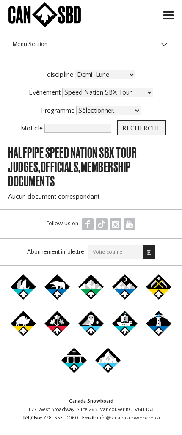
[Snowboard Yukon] (23, 298)
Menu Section (30, 44)
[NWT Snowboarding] (57, 298)
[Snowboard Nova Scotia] (158, 334)
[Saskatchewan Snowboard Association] (158, 298)
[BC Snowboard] (91, 298)
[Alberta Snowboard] (125, 298)
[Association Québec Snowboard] (91, 334)
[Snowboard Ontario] (57, 334)
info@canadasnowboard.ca (128, 418)
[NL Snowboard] (108, 371)
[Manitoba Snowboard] (23, 334)
